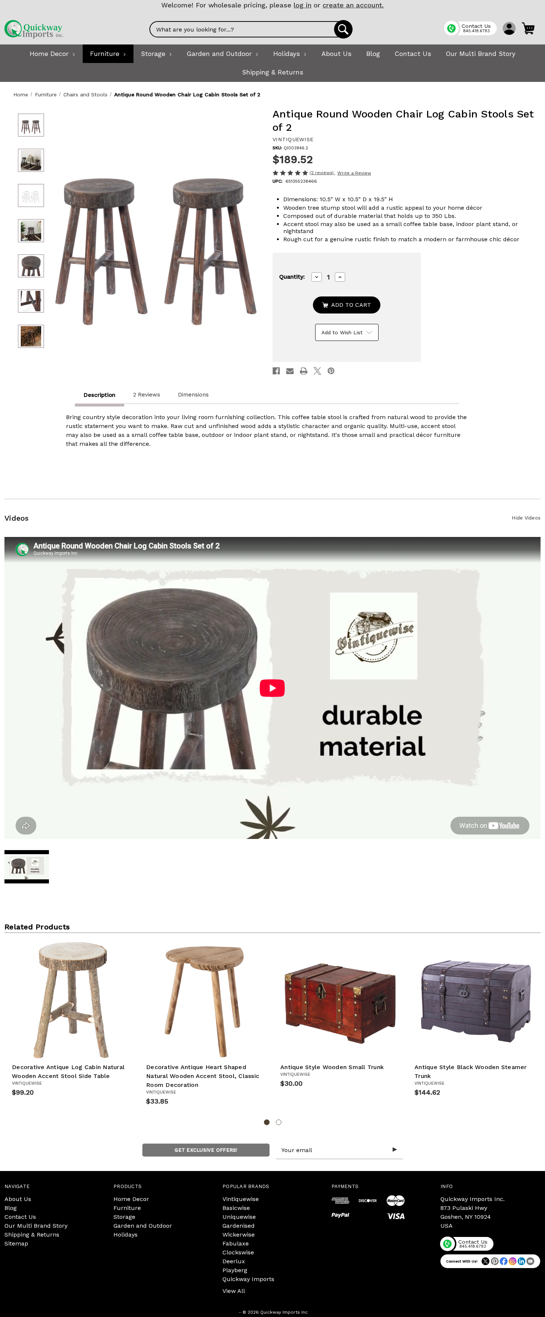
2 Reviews (146, 394)
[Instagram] (512, 1261)
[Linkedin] (521, 1261)
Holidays (125, 1234)
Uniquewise (239, 1216)
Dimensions (193, 394)
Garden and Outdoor (142, 1225)
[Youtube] (530, 1261)
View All (233, 1290)
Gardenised (238, 1225)
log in (302, 5)
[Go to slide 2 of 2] (278, 1122)
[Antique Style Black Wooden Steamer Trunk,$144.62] (474, 1000)
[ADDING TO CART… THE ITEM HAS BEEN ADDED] (346, 305)
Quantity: (292, 276)
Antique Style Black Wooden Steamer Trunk (470, 1071)
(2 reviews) (322, 172)
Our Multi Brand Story (35, 1225)
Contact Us (20, 1216)
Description (99, 395)
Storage (124, 1216)
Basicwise (236, 1207)
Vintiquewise (240, 1198)
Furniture (127, 1207)
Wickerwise (238, 1234)
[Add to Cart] (80, 1048)
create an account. (353, 5)
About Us (17, 1198)
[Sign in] (509, 28)
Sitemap (16, 1243)
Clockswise (238, 1252)
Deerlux (233, 1261)
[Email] (290, 371)
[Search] (343, 29)
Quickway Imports (248, 1279)
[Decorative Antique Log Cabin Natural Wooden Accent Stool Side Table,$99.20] (71, 1000)
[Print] (303, 371)
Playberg (234, 1270)
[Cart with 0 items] (528, 28)
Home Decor (131, 1198)
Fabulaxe (235, 1243)
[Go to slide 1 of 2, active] (267, 1122)
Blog (10, 1207)
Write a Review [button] (354, 173)
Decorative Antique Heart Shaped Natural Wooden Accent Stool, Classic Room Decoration (202, 1076)
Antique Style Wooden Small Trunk (332, 1067)
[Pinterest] (331, 371)
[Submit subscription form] (395, 1150)
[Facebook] (276, 371)
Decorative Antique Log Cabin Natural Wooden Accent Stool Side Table (68, 1071)
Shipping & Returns (31, 1234)
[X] (317, 371)
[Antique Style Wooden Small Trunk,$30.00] (340, 1000)
